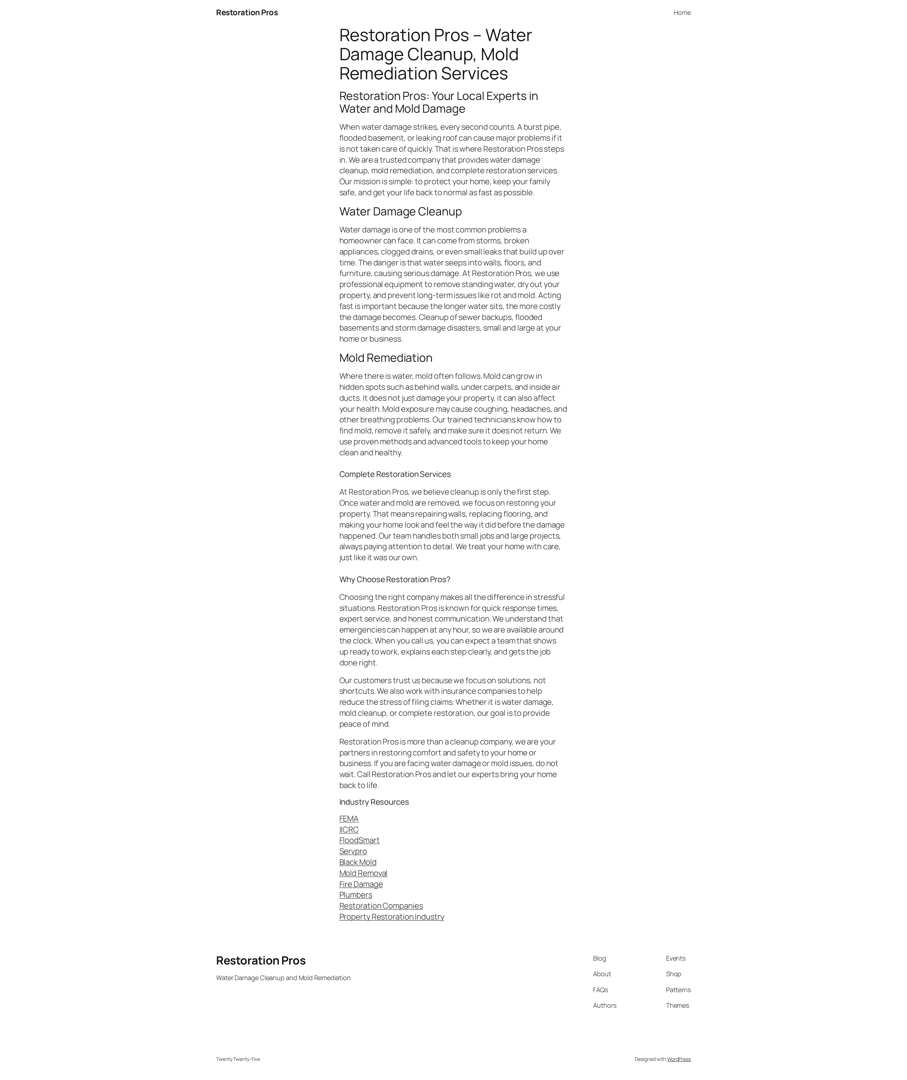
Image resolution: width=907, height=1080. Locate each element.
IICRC (349, 829)
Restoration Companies (381, 905)
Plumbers (355, 894)
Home (682, 12)
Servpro (353, 851)
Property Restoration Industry (391, 916)
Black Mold (358, 862)
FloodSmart (359, 840)
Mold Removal (363, 873)
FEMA (349, 818)
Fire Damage (361, 884)
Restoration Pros (247, 12)
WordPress (679, 1059)
